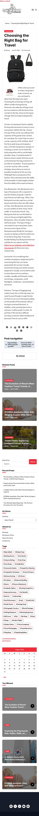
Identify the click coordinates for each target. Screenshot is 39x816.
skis (16, 616)
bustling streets (9, 556)
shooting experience (26, 612)
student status (9, 624)
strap (33, 616)
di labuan (8, 580)
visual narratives (26, 628)
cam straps (8, 564)
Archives (5, 516)
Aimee (22, 356)
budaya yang (20, 552)
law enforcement (10, 600)
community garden (11, 568)
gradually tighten (10, 588)
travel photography (11, 628)
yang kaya (8, 632)
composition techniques (12, 572)
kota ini (7, 596)
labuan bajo (17, 596)
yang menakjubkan (21, 632)
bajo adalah (8, 552)
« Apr (4, 677)
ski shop (24, 616)
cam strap (22, 560)
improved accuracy (10, 592)
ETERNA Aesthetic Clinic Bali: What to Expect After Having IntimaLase (19, 415)
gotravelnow (6, 641)
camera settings (10, 560)
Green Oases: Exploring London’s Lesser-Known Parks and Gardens (17, 443)
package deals (21, 604)
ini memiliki (24, 592)
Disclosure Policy (8, 535)
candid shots (20, 564)
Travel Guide (8, 31)
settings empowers (10, 612)
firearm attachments (19, 584)
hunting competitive (26, 588)
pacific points (9, 604)
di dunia (22, 576)
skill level (8, 616)
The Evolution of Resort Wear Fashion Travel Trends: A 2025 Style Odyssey (19, 386)
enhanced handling (21, 580)
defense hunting (10, 576)
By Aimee (7, 50)
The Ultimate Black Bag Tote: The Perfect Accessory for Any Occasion (18, 504)
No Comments (26, 50)
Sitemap (5, 532)
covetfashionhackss (9, 639)
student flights (17, 620)
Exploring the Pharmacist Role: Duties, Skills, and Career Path (19, 484)
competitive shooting (27, 568)
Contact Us (6, 541)
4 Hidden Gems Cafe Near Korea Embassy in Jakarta (19, 491)
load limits (30, 600)
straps (7, 620)
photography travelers (12, 608)
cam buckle (22, 556)
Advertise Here (7, 538)
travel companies (23, 624)
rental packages (28, 608)
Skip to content (5, 1)
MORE (7, 725)
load (21, 600)
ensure (7, 584)
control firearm (29, 572)
